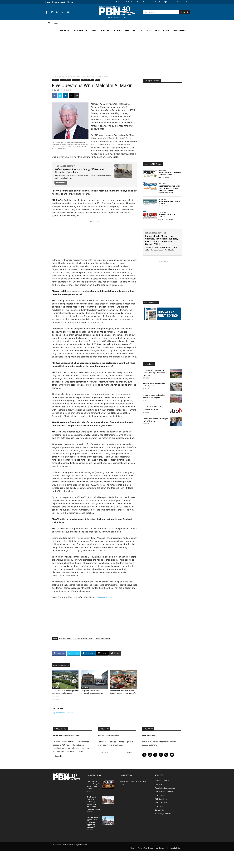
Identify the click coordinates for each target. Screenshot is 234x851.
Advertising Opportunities (165, 788)
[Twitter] (62, 13)
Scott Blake (58, 90)
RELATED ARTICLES (61, 665)
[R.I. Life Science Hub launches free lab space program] (176, 398)
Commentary (76, 80)
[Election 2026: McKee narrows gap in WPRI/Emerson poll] (176, 421)
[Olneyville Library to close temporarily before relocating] (94, 679)
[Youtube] (68, 13)
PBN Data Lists (161, 802)
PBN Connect (160, 795)
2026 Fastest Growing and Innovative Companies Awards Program (169, 188)
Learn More (61, 182)
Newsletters (159, 784)
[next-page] (57, 698)
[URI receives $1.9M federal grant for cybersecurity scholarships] (65, 679)
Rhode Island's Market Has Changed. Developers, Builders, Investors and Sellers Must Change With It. (161, 240)
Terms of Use (142, 848)
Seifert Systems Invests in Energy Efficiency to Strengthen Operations (79, 170)
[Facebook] (46, 13)
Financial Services (74, 76)
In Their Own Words (87, 80)
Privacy (132, 848)
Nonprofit (85, 687)
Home (54, 76)
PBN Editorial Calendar (164, 791)
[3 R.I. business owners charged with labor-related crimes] (108, 784)
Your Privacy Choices (157, 848)
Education (56, 687)
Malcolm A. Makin (65, 638)
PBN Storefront (161, 799)
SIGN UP (129, 752)
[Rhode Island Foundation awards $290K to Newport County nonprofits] (123, 679)
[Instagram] (52, 13)
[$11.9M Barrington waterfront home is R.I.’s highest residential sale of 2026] (176, 373)
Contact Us (159, 810)
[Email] (71, 95)
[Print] (76, 95)
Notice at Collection (174, 848)
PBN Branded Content (64, 166)
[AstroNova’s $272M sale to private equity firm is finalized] (176, 410)
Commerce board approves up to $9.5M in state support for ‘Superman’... (93, 822)
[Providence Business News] (117, 10)
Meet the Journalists (163, 813)
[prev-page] (53, 698)
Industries (61, 76)
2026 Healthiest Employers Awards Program (169, 174)
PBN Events (159, 806)
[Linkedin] (57, 13)
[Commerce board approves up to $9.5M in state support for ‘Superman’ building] (108, 820)
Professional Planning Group (83, 638)
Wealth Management (103, 638)
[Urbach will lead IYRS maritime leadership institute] (176, 386)
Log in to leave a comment (62, 713)
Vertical (97, 80)
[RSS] (161, 755)
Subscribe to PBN (162, 780)
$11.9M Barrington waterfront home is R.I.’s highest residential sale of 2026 (154, 372)
